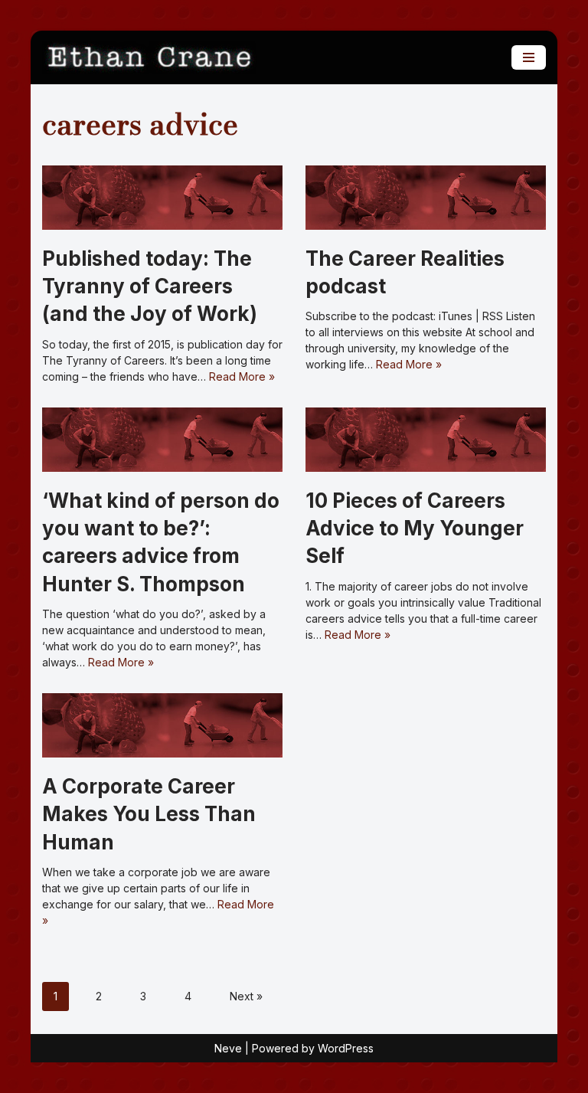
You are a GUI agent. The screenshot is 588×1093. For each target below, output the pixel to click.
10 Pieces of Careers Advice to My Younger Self (414, 528)
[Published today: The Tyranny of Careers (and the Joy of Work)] (162, 197)
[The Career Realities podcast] (425, 197)
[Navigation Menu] (528, 57)
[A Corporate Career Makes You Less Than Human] (162, 725)
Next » (246, 996)
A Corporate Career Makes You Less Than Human (149, 814)
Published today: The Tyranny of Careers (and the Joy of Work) (149, 286)
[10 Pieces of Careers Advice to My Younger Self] (425, 439)
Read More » (242, 376)
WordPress (346, 1048)
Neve (228, 1048)
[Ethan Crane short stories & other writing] (149, 57)
